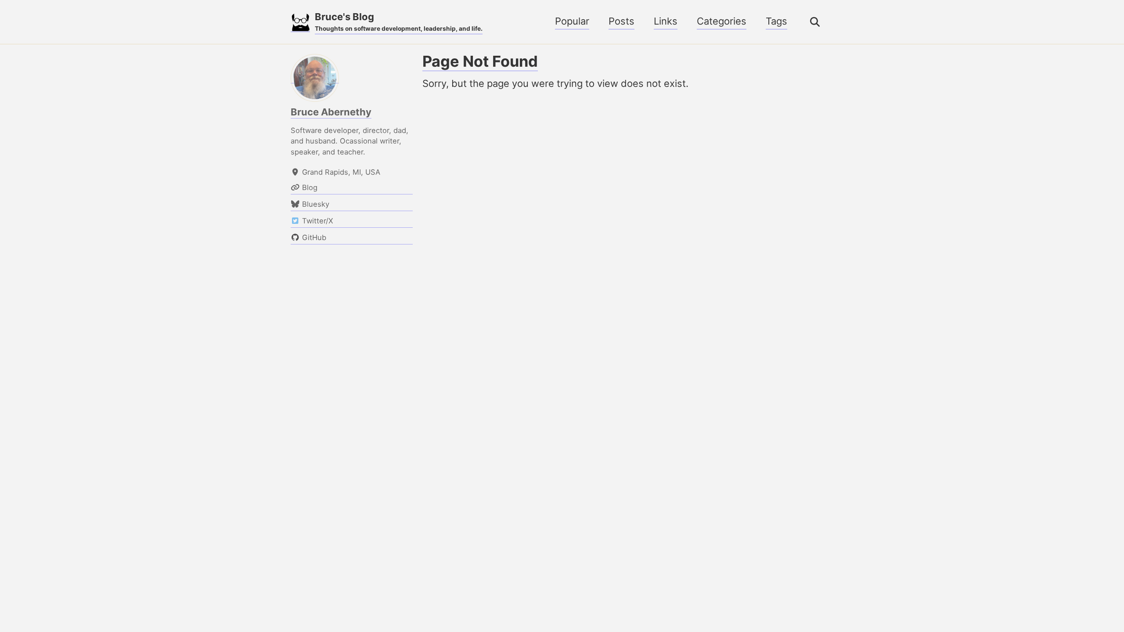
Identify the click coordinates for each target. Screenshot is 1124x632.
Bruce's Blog (399, 21)
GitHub (414, 591)
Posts (621, 21)
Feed (457, 591)
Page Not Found (480, 61)
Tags (776, 21)
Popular (572, 21)
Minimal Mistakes (451, 607)
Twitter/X (359, 591)
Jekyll (407, 607)
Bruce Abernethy (331, 112)
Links (665, 21)
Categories (721, 21)
